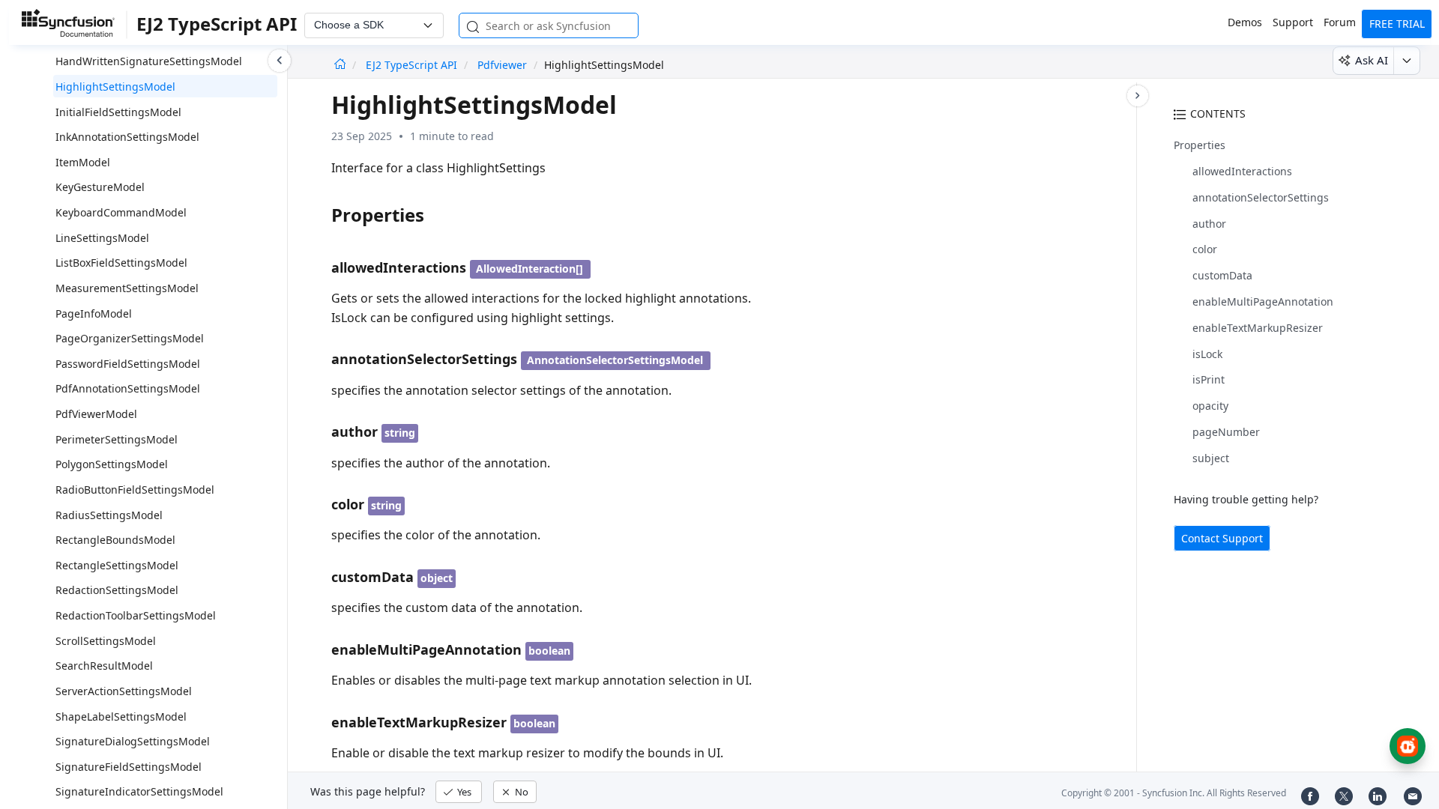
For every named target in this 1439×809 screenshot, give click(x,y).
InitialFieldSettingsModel (118, 112)
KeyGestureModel (100, 187)
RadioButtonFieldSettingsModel (134, 489)
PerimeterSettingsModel (116, 439)
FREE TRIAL (1397, 23)
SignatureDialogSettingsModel (132, 741)
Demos (1245, 22)
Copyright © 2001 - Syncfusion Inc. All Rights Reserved (1173, 793)
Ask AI (1371, 59)
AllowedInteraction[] (529, 268)
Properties (1199, 145)
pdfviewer (502, 65)
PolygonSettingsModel (111, 464)
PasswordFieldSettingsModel (127, 364)
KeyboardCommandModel (121, 212)
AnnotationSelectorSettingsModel (615, 360)
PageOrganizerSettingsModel (129, 338)
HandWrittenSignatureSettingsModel (148, 61)
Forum (1340, 22)
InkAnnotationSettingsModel (127, 137)
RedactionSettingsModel (116, 590)
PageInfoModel (93, 313)
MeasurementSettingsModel (127, 288)
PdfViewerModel (96, 414)
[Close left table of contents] (279, 60)
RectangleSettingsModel (116, 565)
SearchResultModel (104, 665)
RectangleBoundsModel (115, 540)
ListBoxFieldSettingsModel (121, 262)
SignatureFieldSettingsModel (128, 767)
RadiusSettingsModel (109, 515)
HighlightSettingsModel (115, 86)
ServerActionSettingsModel (123, 691)
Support (1293, 22)
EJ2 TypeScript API (413, 65)
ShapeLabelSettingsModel (121, 716)
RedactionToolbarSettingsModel (135, 615)
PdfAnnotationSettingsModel (127, 388)
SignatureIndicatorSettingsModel (139, 791)
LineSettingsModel (102, 238)
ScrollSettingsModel (105, 641)
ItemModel (82, 162)
